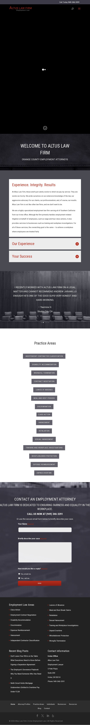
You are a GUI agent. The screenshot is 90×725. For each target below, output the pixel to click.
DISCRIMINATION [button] (44, 407)
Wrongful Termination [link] (57, 641)
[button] (79, 10)
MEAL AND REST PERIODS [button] (44, 398)
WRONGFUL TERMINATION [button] (44, 373)
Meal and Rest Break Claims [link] (60, 610)
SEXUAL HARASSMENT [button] (44, 439)
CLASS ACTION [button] (44, 414)
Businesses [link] (62, 704)
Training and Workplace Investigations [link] (63, 625)
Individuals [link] (51, 704)
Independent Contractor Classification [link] (25, 640)
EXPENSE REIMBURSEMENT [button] (44, 465)
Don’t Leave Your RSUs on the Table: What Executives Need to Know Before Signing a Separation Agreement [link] (25, 660)
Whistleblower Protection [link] (59, 636)
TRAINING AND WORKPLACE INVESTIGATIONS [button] (44, 448)
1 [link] (41, 322)
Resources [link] (73, 704)
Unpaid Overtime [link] (55, 631)
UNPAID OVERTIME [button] (44, 473)
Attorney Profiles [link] (24, 704)
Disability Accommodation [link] (21, 620)
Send (39, 583)
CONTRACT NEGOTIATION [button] (44, 381)
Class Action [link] (15, 610)
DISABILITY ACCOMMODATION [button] (44, 365)
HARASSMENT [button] (44, 422)
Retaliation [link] (53, 615)
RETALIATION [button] (44, 431)
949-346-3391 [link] (74, 2)
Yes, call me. (25, 578)
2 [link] (43, 322)
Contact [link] (47, 708)
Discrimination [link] (16, 625)
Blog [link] (39, 708)
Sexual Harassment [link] (56, 620)
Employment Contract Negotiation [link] (23, 615)
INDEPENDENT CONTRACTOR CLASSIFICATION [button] (44, 356)
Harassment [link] (15, 635)
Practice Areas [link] (38, 704)
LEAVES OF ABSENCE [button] (44, 390)
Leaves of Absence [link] (56, 605)
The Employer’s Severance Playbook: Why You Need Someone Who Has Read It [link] (26, 674)
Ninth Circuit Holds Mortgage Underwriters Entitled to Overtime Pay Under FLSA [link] (25, 687)
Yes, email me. (26, 574)
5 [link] (48, 322)
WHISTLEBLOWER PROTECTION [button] (44, 456)
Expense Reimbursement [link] (20, 630)
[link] (20, 8)
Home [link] (13, 704)
